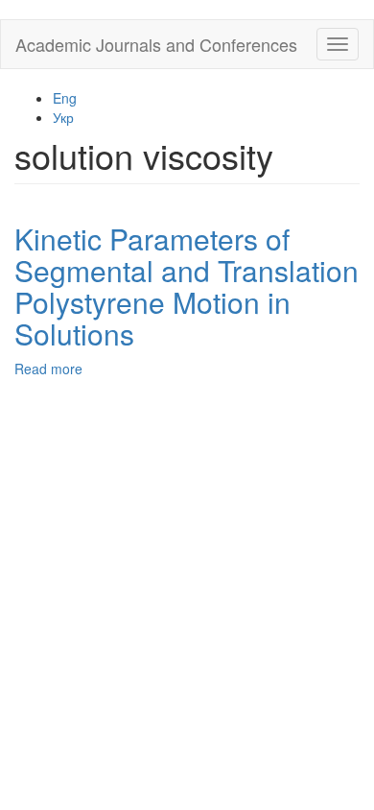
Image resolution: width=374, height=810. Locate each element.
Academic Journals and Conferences (156, 44)
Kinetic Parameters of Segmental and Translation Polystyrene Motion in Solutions (186, 286)
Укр (63, 117)
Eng (65, 97)
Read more (48, 368)
